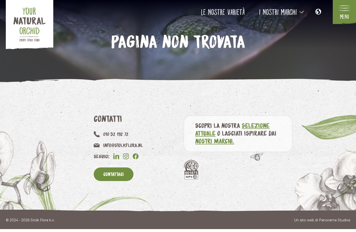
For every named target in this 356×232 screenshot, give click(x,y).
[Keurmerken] (191, 169)
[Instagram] (126, 156)
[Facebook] (136, 156)
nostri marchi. (214, 141)
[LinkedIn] (116, 156)
